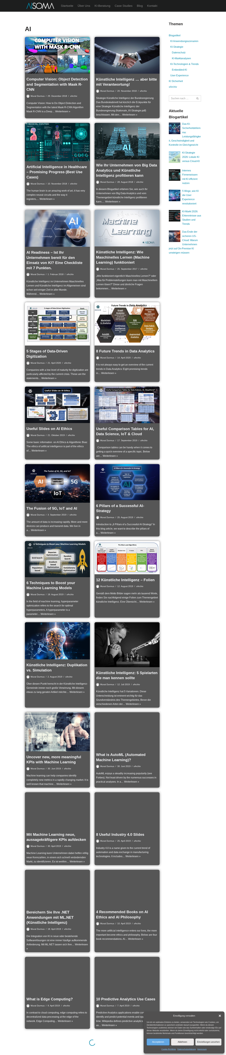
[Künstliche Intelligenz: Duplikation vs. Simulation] (57, 640)
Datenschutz (179, 52)
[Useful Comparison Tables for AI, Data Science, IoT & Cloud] (127, 405)
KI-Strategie (176, 47)
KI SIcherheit (176, 81)
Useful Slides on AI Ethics (49, 429)
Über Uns (84, 5)
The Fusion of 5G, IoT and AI (51, 508)
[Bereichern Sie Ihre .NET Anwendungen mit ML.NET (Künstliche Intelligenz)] (57, 888)
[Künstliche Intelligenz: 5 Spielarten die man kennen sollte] (127, 644)
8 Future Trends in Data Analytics (125, 351)
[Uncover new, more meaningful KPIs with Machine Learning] (57, 731)
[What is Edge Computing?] (57, 975)
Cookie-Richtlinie (168, 1049)
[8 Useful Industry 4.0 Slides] (127, 810)
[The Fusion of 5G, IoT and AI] (57, 483)
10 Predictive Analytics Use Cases (125, 999)
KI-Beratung (102, 5)
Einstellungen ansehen (208, 1042)
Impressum (202, 1049)
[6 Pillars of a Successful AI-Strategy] (127, 482)
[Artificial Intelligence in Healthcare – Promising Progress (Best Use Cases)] (57, 142)
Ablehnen (182, 1042)
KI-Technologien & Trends (184, 64)
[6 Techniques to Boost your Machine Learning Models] (57, 559)
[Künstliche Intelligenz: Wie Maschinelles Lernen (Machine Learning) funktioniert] (127, 228)
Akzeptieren (158, 1042)
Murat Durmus (38, 96)
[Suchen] (197, 98)
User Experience (179, 75)
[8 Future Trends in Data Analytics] (127, 324)
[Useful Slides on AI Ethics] (57, 405)
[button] (219, 1015)
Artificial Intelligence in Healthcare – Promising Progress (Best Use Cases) (56, 172)
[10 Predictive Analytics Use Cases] (127, 975)
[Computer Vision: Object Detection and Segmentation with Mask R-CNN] (57, 55)
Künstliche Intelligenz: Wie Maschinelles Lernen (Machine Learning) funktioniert (122, 257)
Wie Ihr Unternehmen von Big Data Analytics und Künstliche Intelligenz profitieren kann (126, 170)
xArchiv (73, 96)
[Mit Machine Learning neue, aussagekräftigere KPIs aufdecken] (57, 810)
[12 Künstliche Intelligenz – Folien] (127, 557)
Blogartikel (174, 35)
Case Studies (124, 5)
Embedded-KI (179, 69)
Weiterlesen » (62, 111)
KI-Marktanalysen (181, 58)
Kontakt (152, 5)
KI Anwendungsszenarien (184, 41)
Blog (140, 5)
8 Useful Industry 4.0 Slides (120, 834)
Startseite (67, 5)
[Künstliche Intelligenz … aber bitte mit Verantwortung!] (127, 55)
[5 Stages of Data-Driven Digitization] (57, 324)
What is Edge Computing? (49, 999)
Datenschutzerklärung (186, 1049)
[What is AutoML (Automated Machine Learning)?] (127, 730)
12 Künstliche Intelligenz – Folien (125, 580)
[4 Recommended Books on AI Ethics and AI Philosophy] (127, 888)
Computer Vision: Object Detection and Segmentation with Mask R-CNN (57, 84)
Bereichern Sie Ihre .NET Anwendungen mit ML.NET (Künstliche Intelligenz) (50, 917)
